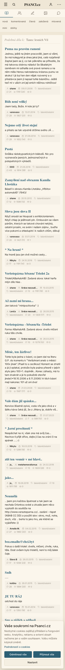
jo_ (11, 464)
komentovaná (18, 21)
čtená (32, 21)
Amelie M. (15, 528)
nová (5, 21)
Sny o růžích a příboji (20, 620)
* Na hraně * (14, 249)
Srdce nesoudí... (29, 287)
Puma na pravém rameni (22, 48)
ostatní (48, 88)
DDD (12, 167)
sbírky (13, 28)
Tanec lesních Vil (37, 40)
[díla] (6, 13)
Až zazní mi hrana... (19, 300)
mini (4, 28)
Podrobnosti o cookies (17, 646)
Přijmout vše (47, 654)
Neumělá (11, 496)
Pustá (9, 149)
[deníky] (32, 13)
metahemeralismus (27, 464)
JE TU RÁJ (13, 596)
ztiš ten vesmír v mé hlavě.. (23, 459)
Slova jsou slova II (18, 211)
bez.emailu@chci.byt (19, 541)
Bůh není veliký (16, 101)
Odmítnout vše (18, 654)
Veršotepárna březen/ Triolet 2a (27, 273)
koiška (13, 583)
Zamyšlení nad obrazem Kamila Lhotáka (27, 182)
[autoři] (19, 13)
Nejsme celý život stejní (21, 125)
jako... (9, 477)
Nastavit (32, 662)
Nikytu (13, 260)
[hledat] (14, 4)
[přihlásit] (51, 4)
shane (13, 88)
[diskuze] (58, 13)
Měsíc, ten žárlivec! (18, 351)
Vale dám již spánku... (20, 401)
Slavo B (13, 559)
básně (41, 88)
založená (43, 21)
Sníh (8, 572)
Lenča (13, 311)
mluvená (56, 21)
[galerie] (45, 13)
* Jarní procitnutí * (19, 428)
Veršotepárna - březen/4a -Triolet (28, 324)
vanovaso (14, 112)
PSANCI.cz (32, 4)
